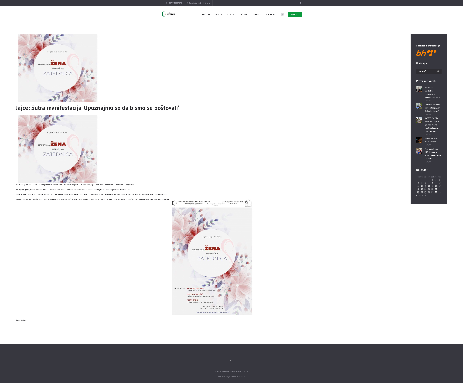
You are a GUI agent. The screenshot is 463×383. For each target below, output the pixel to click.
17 (440, 186)
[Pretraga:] (429, 71)
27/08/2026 (428, 100)
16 (436, 186)
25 (418, 192)
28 (429, 192)
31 (440, 192)
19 (422, 189)
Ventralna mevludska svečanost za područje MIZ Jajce (432, 92)
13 (425, 186)
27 (425, 192)
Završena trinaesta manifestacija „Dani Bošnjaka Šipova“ (432, 107)
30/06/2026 (428, 134)
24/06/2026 (428, 145)
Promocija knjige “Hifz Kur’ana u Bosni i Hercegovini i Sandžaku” (433, 154)
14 (429, 186)
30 (436, 192)
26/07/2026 (428, 114)
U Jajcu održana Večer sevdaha (431, 140)
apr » (424, 195)
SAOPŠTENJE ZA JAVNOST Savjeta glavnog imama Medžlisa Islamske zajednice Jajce (432, 124)
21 (429, 189)
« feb (418, 195)
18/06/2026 (428, 162)
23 (436, 189)
